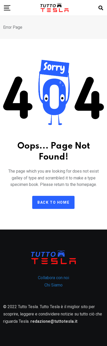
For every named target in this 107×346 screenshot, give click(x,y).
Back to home (53, 202)
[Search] (100, 8)
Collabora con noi (53, 277)
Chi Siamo (53, 285)
